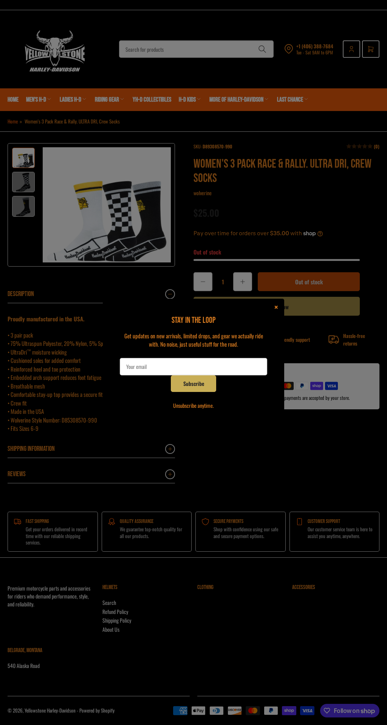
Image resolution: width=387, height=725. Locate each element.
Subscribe (193, 383)
